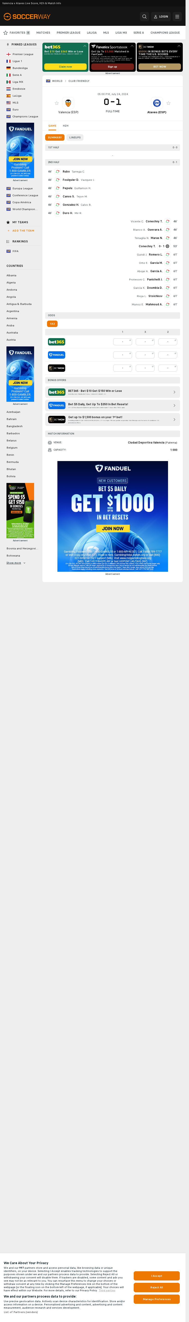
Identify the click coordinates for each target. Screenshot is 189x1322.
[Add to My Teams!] (56, 103)
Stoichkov (155, 296)
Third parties (107, 1290)
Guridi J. (142, 254)
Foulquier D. (71, 180)
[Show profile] (68, 103)
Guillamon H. (82, 188)
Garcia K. (139, 288)
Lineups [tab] (75, 137)
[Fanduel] (56, 355)
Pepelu (67, 188)
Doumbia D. (154, 288)
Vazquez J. (87, 180)
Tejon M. (82, 196)
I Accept (156, 1275)
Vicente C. (137, 221)
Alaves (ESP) (156, 112)
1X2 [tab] (52, 323)
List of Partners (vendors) (21, 1312)
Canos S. (69, 196)
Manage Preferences (157, 1299)
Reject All (156, 1287)
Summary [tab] (55, 137)
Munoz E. (138, 304)
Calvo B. (86, 205)
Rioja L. (142, 296)
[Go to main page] (35, 16)
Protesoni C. (137, 279)
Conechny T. (154, 221)
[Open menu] (177, 16)
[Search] (144, 16)
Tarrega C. (78, 171)
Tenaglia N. (142, 238)
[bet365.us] (56, 341)
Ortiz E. (143, 263)
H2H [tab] (65, 125)
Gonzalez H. (71, 205)
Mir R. (78, 213)
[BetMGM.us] (56, 368)
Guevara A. (155, 230)
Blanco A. (139, 230)
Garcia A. (156, 271)
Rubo (66, 171)
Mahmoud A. (154, 304)
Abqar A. (142, 271)
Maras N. (156, 238)
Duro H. (68, 213)
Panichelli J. (154, 279)
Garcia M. (156, 263)
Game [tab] (52, 125)
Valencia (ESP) (68, 112)
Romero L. (155, 254)
